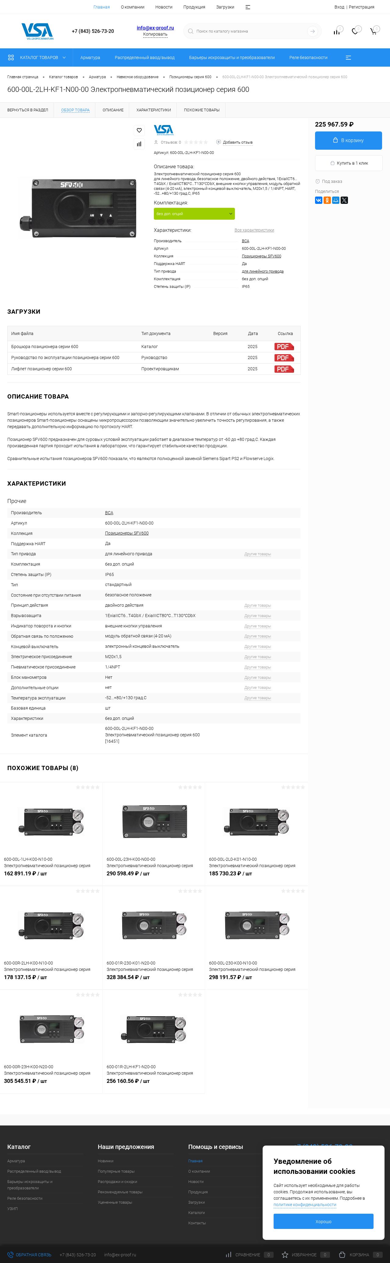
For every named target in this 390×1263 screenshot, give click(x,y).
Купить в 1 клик (352, 163)
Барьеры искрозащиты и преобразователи (29, 1184)
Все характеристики (254, 230)
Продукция (194, 7)
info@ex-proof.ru (155, 28)
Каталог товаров (39, 57)
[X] (344, 200)
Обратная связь (33, 1254)
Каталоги (196, 1212)
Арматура (16, 1161)
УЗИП (12, 1208)
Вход (339, 7)
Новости (163, 7)
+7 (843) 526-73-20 (78, 1254)
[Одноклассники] (327, 200)
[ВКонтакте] (318, 200)
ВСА (245, 241)
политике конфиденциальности (305, 1204)
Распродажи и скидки (117, 1181)
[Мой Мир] (335, 200)
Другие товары (257, 554)
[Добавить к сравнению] (139, 143)
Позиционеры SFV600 (261, 256)
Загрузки (225, 7)
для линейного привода (263, 271)
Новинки (105, 1161)
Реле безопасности (24, 1198)
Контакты (197, 1223)
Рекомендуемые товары (120, 1192)
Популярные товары (116, 1171)
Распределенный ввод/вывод (34, 1171)
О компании (132, 7)
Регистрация (361, 7)
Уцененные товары (115, 1202)
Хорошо (324, 1221)
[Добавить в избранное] (139, 130)
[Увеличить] (77, 207)
